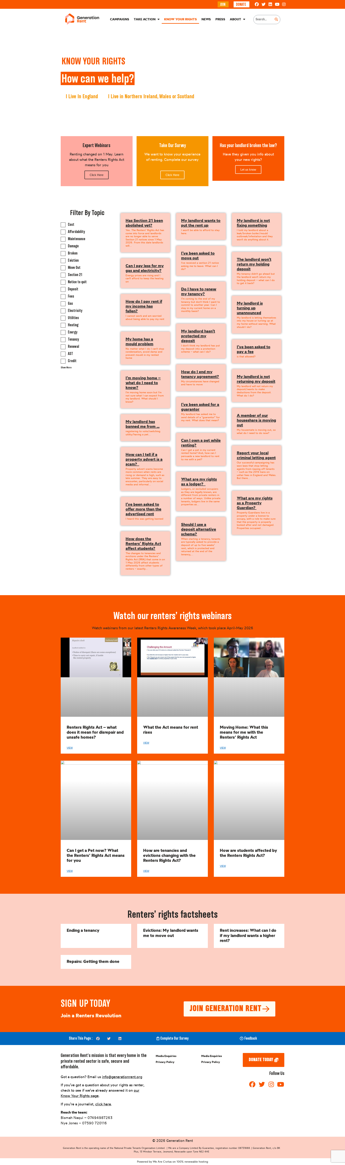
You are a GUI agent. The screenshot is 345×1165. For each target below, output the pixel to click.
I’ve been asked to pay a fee (253, 349)
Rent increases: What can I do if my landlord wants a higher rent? (248, 935)
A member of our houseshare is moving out (256, 420)
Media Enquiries (166, 1056)
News (206, 19)
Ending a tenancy (83, 930)
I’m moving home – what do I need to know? (143, 382)
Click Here (96, 175)
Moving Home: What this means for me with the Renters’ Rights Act (244, 732)
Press (220, 19)
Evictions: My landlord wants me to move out (170, 933)
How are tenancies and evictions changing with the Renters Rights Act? (169, 855)
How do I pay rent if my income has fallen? (144, 306)
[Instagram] (284, 4)
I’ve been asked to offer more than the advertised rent (143, 509)
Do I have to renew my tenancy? (198, 291)
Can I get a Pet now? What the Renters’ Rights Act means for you (96, 855)
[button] (97, 1038)
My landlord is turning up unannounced (250, 308)
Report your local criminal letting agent (256, 455)
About (235, 19)
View (70, 747)
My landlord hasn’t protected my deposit (198, 335)
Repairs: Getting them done (93, 961)
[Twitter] (263, 4)
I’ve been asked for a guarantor (200, 407)
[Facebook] (256, 4)
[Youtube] (277, 4)
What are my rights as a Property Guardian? (255, 502)
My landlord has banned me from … (143, 424)
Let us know (248, 169)
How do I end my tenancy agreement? (200, 374)
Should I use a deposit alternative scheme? (198, 529)
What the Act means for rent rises (170, 730)
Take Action (145, 19)
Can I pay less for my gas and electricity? (145, 268)
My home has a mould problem (139, 341)
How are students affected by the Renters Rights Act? (248, 853)
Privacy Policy (165, 1062)
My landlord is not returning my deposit (256, 379)
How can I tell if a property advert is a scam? (144, 459)
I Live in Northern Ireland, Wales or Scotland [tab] (151, 97)
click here (103, 1104)
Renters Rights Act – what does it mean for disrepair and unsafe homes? (95, 732)
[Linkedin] (270, 4)
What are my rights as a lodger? (199, 481)
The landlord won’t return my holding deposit (254, 264)
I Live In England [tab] (82, 97)
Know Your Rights (180, 19)
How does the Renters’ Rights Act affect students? (143, 543)
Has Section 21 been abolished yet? (144, 223)
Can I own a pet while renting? (201, 442)
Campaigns (119, 19)
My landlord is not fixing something (253, 223)
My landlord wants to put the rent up (200, 223)
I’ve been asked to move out (198, 255)
